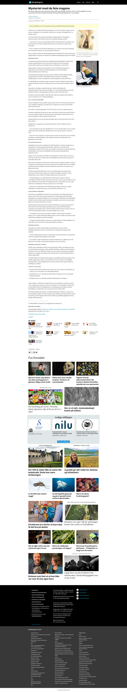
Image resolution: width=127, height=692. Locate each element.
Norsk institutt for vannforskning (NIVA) (63, 681)
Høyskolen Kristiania (35, 665)
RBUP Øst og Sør (82, 636)
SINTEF (80, 643)
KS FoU (32, 669)
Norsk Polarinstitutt (59, 672)
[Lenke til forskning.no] (51, 1)
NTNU (56, 641)
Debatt (79, 2)
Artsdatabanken (34, 636)
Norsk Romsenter (58, 675)
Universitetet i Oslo (83, 671)
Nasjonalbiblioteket (59, 643)
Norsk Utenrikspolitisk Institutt (61, 677)
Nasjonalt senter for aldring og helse (62, 648)
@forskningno (83, 589)
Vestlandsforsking (83, 678)
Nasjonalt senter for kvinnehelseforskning (64, 652)
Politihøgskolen (82, 632)
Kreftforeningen (34, 671)
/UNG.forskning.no (84, 595)
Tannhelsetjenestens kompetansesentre (87, 659)
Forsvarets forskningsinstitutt (37, 648)
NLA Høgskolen (58, 632)
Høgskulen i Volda (35, 661)
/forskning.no (83, 592)
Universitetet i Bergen (83, 667)
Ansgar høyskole (34, 632)
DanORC (30, 317)
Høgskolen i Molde (35, 658)
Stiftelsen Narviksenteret (84, 654)
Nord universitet (58, 659)
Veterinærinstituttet (83, 680)
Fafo (32, 643)
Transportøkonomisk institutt (85, 661)
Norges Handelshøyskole (60, 664)
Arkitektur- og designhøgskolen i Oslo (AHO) (40, 634)
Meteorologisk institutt (36, 676)
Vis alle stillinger (63, 442)
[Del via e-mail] (36, 352)
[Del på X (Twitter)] (32, 352)
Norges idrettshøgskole (60, 670)
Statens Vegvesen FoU (83, 652)
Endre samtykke (36, 624)
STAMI (80, 650)
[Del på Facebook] (29, 352)
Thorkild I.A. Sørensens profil (36, 314)
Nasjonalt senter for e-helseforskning (63, 650)
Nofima (56, 657)
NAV (32, 678)
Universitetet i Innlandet (84, 669)
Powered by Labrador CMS (63, 690)
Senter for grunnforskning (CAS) (86, 645)
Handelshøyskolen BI (35, 654)
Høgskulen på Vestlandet (36, 663)
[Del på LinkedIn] (34, 352)
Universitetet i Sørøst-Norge (85, 674)
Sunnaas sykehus (82, 656)
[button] (31, 430)
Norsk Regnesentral (59, 673)
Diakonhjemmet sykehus (36, 638)
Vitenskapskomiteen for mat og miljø (87, 684)
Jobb (93, 2)
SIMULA (80, 641)
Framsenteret (34, 650)
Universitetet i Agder (83, 665)
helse (37, 349)
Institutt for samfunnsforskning (38, 667)
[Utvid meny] (97, 2)
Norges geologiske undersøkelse (62, 668)
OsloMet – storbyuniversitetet (61, 683)
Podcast (88, 2)
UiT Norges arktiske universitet (85, 663)
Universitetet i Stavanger (84, 672)
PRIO (80, 634)
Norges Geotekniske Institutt (61, 662)
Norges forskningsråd (59, 666)
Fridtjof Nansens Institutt (36, 652)
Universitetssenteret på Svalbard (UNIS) (87, 676)
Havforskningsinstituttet (36, 656)
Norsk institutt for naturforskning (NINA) (63, 679)
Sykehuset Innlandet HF (84, 658)
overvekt (31, 349)
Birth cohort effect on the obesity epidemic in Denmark (58, 309)
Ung (83, 2)
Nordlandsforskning (59, 660)
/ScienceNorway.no (84, 598)
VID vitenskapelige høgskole (85, 682)
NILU (32, 685)
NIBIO (32, 679)
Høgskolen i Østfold (35, 659)
